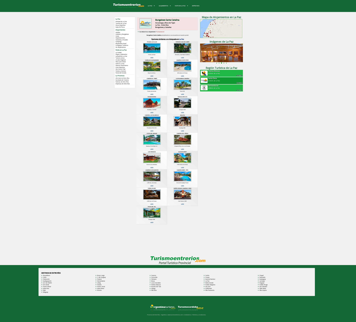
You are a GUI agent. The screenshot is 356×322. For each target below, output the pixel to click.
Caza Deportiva (120, 67)
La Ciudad (118, 52)
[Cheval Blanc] (152, 199)
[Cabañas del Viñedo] (182, 145)
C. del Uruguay (101, 277)
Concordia (154, 277)
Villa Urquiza (263, 290)
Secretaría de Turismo (122, 80)
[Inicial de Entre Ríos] (128, 8)
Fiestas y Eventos (121, 71)
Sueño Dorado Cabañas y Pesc (182, 188)
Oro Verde (46, 285)
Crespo (207, 277)
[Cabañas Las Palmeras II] (152, 126)
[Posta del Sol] (152, 218)
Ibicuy (153, 281)
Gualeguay (262, 279)
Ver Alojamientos (121, 47)
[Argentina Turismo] (163, 313)
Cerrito (207, 275)
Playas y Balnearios (121, 54)
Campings (118, 41)
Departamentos (120, 38)
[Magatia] (182, 126)
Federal (99, 279)
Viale (44, 290)
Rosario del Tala (156, 286)
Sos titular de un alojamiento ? (151, 32)
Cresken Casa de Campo (182, 41)
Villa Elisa (154, 290)
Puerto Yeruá (101, 286)
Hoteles (118, 32)
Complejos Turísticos (122, 45)
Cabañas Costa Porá (182, 60)
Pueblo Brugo (263, 285)
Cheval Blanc (152, 188)
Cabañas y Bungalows (122, 34)
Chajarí (261, 275)
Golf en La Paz (120, 63)
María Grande (209, 283)
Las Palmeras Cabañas (182, 78)
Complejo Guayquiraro (152, 60)
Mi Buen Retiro (152, 96)
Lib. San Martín (47, 283)
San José (207, 286)
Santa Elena (100, 288)
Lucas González (156, 283)
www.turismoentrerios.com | (176, 315)
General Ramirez (210, 279)
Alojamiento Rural (121, 43)
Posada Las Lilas (152, 41)
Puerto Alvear (47, 286)
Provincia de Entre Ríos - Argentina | (157, 315)
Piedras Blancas (156, 285)
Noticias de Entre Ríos (122, 82)
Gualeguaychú (47, 281)
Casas (117, 36)
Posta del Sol (152, 206)
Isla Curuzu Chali (120, 69)
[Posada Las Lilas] (152, 53)
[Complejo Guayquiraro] (152, 71)
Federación (46, 279)
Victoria (99, 290)
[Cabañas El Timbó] (152, 90)
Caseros (153, 275)
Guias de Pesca (120, 27)
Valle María (262, 288)
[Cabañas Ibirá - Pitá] (182, 181)
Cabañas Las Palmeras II (152, 115)
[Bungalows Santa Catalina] (145, 28)
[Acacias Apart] (182, 163)
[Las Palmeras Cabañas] (182, 90)
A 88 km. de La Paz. (214, 86)
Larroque (262, 281)
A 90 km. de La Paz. (214, 72)
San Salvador (263, 286)
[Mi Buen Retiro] (152, 108)
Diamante (262, 277)
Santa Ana (46, 288)
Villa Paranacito (209, 290)
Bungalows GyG (182, 96)
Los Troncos (152, 151)
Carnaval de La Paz (121, 56)
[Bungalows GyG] (182, 108)
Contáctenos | (188, 315)
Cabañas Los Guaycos (151, 170)
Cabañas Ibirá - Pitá (182, 170)
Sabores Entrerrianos (122, 65)
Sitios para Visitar (121, 62)
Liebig (99, 283)
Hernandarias (101, 281)
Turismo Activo (120, 58)
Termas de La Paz (121, 23)
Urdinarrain (208, 288)
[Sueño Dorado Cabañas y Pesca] (182, 199)
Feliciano (153, 279)
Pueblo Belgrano (210, 285)
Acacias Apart (182, 151)
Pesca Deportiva (120, 25)
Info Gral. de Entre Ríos (122, 78)
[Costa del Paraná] (152, 145)
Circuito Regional (121, 60)
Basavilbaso (46, 275)
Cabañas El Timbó (152, 78)
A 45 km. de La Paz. (214, 79)
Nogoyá (261, 283)
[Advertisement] (167, 240)
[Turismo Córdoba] (190, 313)
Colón (44, 277)
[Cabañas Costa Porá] (182, 71)
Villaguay (45, 292)
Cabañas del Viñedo (182, 133)
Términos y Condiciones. (199, 315)
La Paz (207, 281)
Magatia (182, 115)
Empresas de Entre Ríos (123, 84)
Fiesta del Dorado (121, 73)
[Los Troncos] (152, 163)
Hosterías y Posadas (122, 40)
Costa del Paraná (152, 133)
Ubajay (153, 288)
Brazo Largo (101, 275)
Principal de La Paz (121, 21)
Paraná (99, 285)
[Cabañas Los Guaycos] (152, 181)
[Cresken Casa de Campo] (182, 53)
